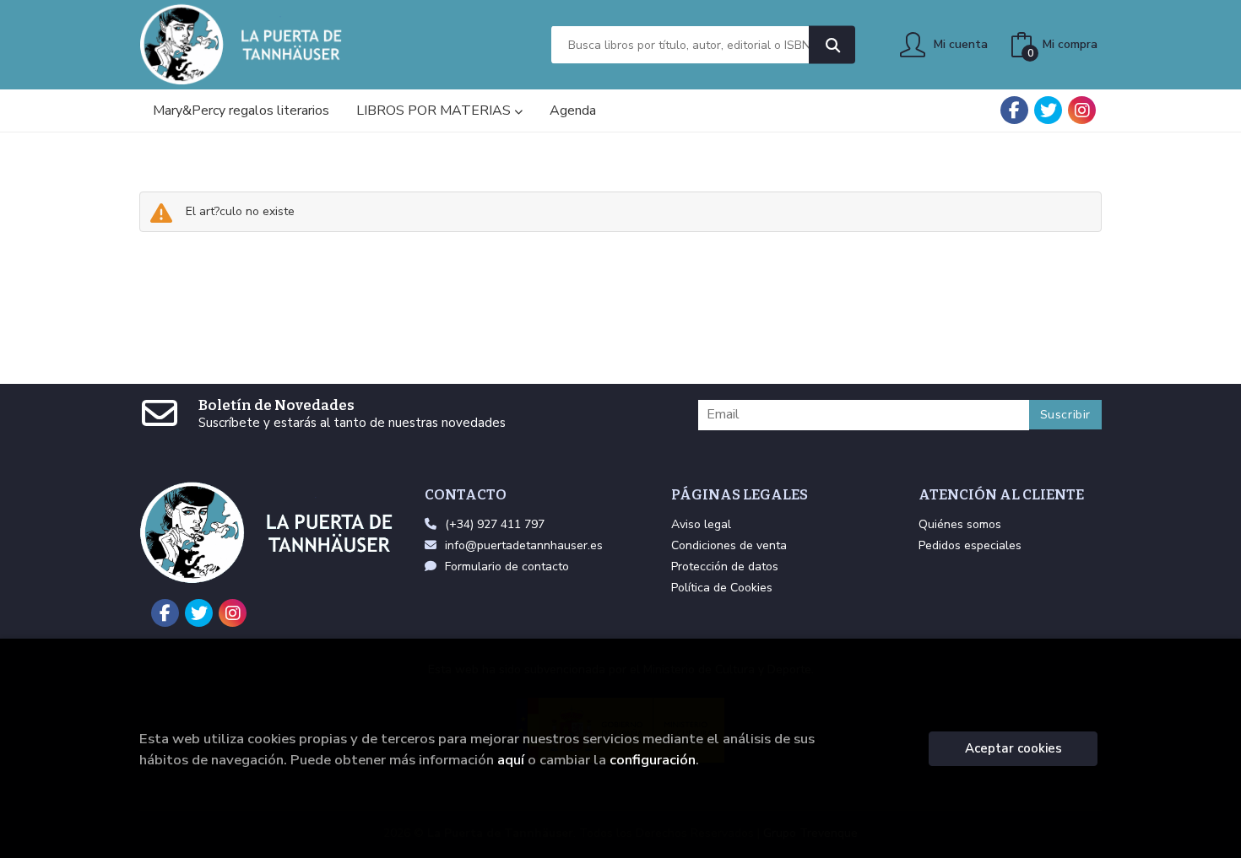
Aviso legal (701, 524)
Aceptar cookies (1013, 748)
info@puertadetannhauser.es (524, 545)
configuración (653, 759)
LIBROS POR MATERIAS (435, 110)
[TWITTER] (1048, 110)
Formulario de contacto (507, 567)
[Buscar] (832, 45)
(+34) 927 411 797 (495, 524)
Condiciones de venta (729, 545)
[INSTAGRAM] (1082, 110)
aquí (510, 759)
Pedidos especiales (970, 545)
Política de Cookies (721, 588)
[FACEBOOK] (1014, 110)
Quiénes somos (960, 524)
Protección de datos (724, 567)
